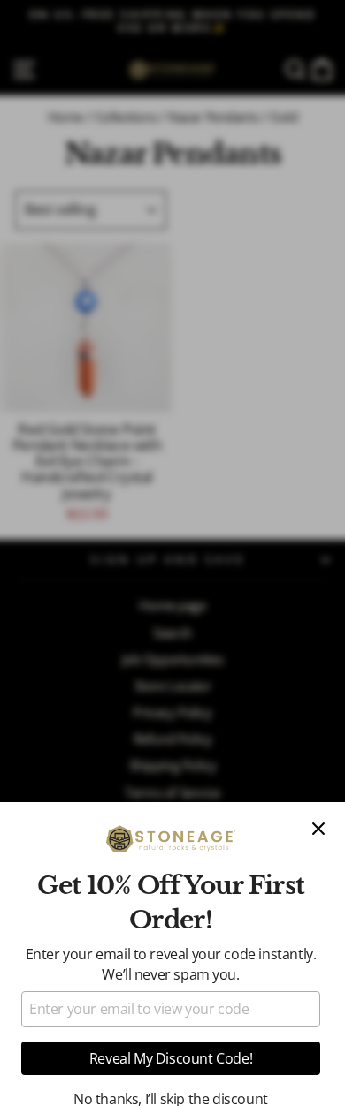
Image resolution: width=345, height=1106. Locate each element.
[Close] (318, 828)
